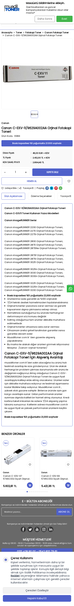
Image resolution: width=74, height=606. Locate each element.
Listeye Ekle (10, 188)
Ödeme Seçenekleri (41, 196)
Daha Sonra (45, 19)
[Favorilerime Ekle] (30, 464)
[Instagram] (44, 529)
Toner (19, 32)
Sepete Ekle (52, 172)
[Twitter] (30, 529)
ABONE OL (64, 511)
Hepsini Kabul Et (37, 598)
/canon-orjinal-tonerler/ (32, 347)
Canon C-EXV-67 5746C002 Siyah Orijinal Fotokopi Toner (16, 477)
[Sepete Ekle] (30, 485)
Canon (5, 123)
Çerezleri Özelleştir (37, 590)
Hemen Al (32, 181)
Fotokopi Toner (33, 32)
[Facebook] (23, 529)
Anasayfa (6, 32)
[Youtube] (37, 529)
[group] (37, 73)
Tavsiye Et (28, 188)
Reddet (15, 576)
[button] (27, 491)
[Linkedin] (50, 529)
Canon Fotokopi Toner (57, 32)
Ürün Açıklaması (13, 196)
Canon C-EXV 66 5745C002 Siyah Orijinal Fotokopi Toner (54, 477)
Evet (64, 19)
